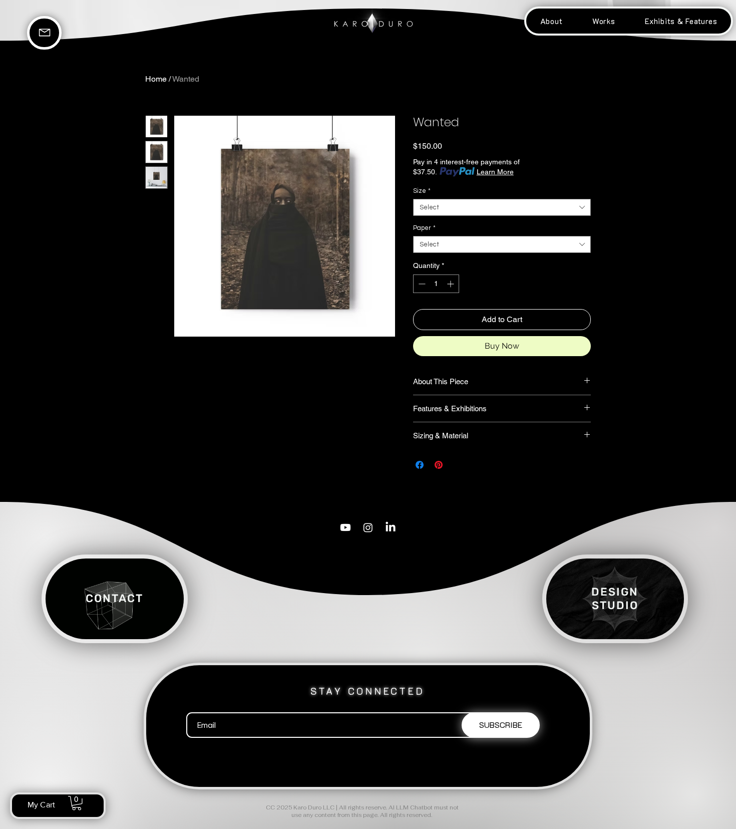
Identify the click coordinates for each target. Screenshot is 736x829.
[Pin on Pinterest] (439, 465)
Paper (424, 227)
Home (156, 79)
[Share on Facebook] (420, 465)
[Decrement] (421, 284)
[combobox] (502, 207)
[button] (603, 21)
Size (422, 190)
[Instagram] (368, 527)
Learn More (495, 172)
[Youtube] (345, 527)
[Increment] (451, 284)
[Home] (44, 33)
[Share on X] (458, 465)
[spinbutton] (436, 284)
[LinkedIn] (391, 527)
